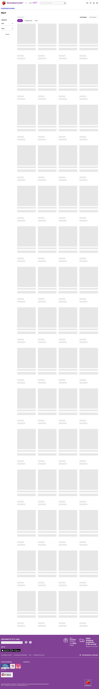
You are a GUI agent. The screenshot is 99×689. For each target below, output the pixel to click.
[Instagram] (30, 642)
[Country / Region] (87, 3)
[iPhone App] (6, 651)
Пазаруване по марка (8, 8)
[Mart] (33, 3)
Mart (36, 20)
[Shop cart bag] (97, 3)
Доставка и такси (6, 655)
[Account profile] (94, 3)
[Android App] (16, 651)
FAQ (30, 655)
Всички (20, 20)
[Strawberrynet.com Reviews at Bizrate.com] (5, 668)
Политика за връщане (20, 655)
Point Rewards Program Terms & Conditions (38, 684)
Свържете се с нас (39, 655)
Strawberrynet (28, 20)
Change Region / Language (90, 655)
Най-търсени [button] (93, 17)
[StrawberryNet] (12, 3)
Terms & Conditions (21, 684)
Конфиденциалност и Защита (8, 684)
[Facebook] (26, 642)
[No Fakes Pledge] (18, 668)
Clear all (7, 34)
